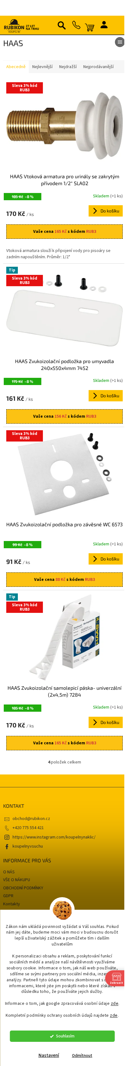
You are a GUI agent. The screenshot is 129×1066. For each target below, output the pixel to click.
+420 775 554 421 (28, 814)
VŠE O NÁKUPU (16, 866)
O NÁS (9, 858)
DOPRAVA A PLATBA (21, 898)
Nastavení (49, 1055)
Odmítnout (82, 1055)
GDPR (8, 882)
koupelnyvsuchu (28, 832)
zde (115, 1003)
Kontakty (11, 890)
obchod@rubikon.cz (31, 804)
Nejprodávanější (98, 67)
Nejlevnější (42, 67)
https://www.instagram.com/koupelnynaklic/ (54, 823)
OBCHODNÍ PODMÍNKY (23, 874)
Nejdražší (68, 67)
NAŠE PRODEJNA (18, 906)
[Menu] (115, 42)
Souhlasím (65, 1036)
